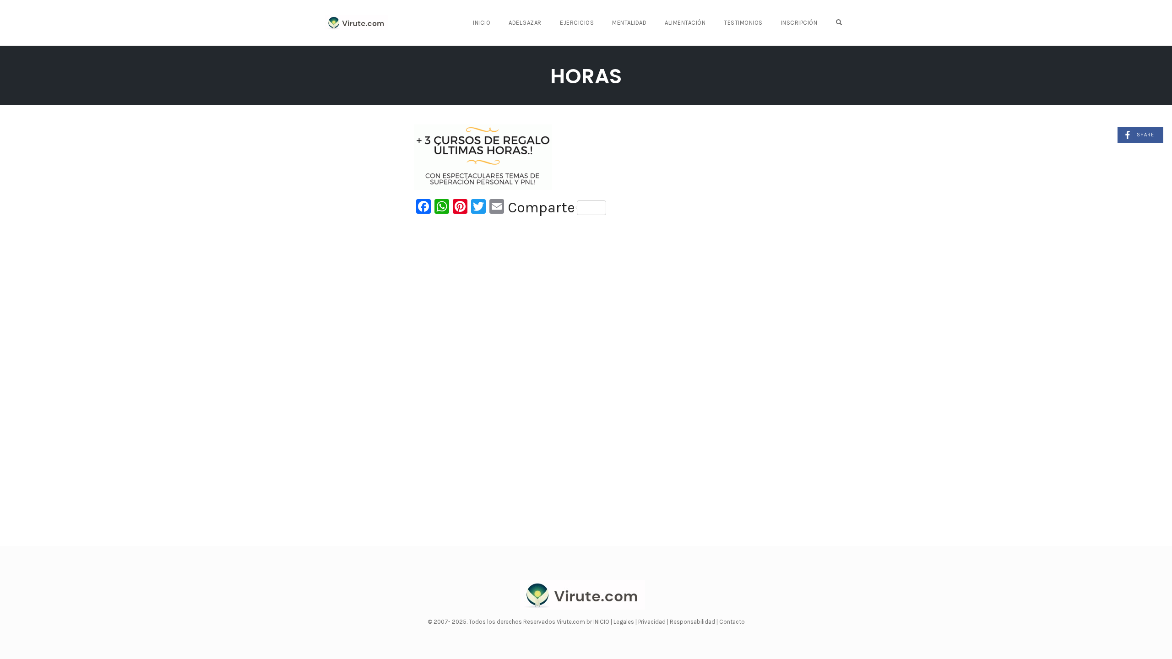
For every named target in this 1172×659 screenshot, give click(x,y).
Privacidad (652, 621)
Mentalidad (629, 22)
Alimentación (685, 22)
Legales (624, 621)
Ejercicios (577, 22)
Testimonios (743, 22)
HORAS (586, 76)
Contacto (732, 621)
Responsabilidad (693, 621)
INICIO (602, 621)
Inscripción (799, 22)
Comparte (541, 207)
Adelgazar (525, 22)
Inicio (481, 22)
